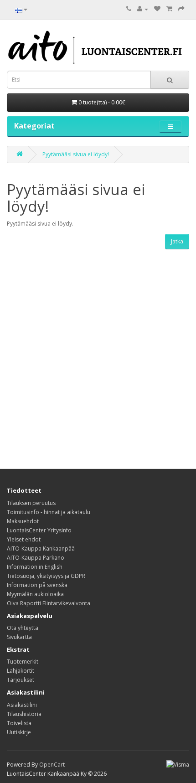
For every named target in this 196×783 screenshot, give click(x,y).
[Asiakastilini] (142, 9)
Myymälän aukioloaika (35, 594)
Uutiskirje (19, 732)
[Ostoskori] (169, 9)
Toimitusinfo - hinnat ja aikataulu (48, 512)
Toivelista (19, 723)
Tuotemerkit (22, 661)
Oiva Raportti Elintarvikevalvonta (48, 603)
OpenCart (52, 764)
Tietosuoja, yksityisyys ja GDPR (46, 576)
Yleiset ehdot (24, 539)
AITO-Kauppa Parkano (35, 557)
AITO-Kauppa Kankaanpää (41, 548)
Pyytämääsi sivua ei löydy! (75, 154)
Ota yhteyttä (22, 628)
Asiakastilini (22, 705)
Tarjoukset (20, 680)
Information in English (34, 567)
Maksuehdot (23, 521)
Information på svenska (37, 585)
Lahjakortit (20, 671)
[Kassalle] (181, 9)
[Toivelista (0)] (157, 9)
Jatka (177, 241)
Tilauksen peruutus (31, 503)
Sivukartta (19, 637)
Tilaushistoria (24, 714)
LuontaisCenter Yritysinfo (39, 530)
